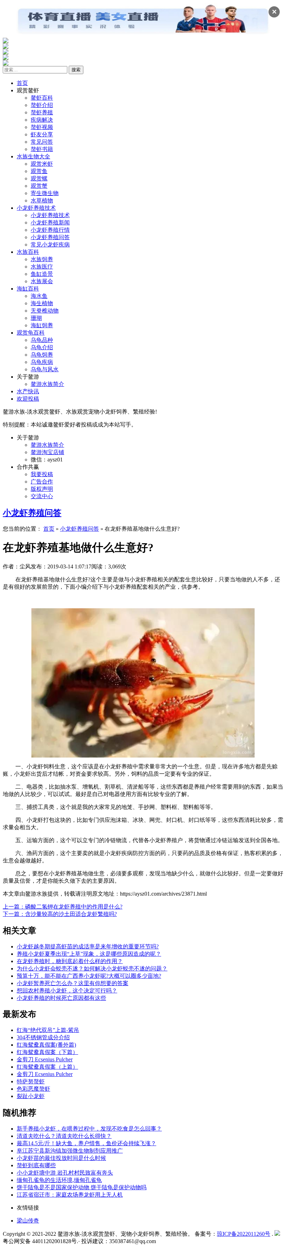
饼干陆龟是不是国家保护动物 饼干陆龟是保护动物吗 (81, 1187)
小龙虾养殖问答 (50, 237)
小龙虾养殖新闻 (50, 222)
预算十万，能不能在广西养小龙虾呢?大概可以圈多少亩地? (89, 976)
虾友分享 (42, 134)
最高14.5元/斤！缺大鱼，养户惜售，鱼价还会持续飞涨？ (86, 1143)
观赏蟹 (39, 186)
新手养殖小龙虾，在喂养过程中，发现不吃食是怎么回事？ (89, 1129)
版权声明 (42, 489)
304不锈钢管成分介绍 (43, 1037)
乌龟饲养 (42, 355)
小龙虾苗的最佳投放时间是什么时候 (61, 1158)
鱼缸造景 (42, 274)
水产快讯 (28, 391)
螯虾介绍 (42, 105)
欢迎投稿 (28, 399)
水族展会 (42, 281)
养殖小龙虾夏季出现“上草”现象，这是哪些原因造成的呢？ (89, 954)
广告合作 (42, 482)
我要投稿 (42, 474)
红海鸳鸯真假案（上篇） (47, 1067)
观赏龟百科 (31, 333)
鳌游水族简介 (47, 384)
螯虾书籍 (42, 149)
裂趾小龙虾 (31, 1096)
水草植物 (42, 200)
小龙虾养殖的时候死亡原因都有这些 (61, 998)
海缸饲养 (42, 325)
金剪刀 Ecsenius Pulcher (45, 1059)
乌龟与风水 (45, 369)
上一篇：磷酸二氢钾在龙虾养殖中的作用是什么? (62, 907)
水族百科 (28, 252)
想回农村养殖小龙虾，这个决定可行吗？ (67, 991)
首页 (22, 83)
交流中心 (42, 496)
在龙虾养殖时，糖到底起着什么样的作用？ (70, 961)
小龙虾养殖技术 (36, 208)
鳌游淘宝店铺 (47, 452)
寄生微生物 (45, 193)
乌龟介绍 (42, 347)
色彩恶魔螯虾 (33, 1089)
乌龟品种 (42, 340)
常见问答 (42, 142)
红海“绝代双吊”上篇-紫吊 (48, 1030)
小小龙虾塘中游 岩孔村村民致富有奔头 (65, 1173)
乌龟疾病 (42, 362)
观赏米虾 (42, 164)
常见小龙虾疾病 (50, 245)
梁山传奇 (28, 1221)
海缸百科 (28, 289)
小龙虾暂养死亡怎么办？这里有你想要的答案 (72, 983)
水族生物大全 (33, 156)
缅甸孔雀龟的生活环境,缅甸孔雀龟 (59, 1180)
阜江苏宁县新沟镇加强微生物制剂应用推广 (70, 1151)
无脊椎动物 (45, 311)
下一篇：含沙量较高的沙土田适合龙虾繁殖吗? (60, 914)
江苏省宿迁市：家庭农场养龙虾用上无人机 (70, 1195)
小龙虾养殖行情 (50, 230)
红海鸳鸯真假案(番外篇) (46, 1045)
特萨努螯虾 (31, 1081)
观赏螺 (39, 178)
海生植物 (42, 303)
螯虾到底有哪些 (36, 1165)
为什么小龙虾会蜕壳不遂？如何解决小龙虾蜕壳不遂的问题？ (92, 968)
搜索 (76, 69)
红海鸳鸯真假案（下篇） (47, 1052)
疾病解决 (42, 120)
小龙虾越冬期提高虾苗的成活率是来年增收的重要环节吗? (88, 946)
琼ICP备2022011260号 (243, 1234)
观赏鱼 (39, 171)
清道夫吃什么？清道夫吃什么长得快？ (64, 1136)
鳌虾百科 (42, 98)
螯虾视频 (42, 127)
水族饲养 (42, 259)
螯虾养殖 (42, 112)
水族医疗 (42, 267)
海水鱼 (39, 296)
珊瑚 (36, 318)
